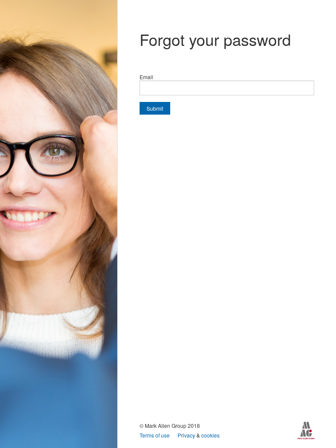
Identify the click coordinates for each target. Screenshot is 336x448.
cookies (210, 435)
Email (146, 76)
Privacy (187, 435)
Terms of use (155, 435)
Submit (155, 108)
